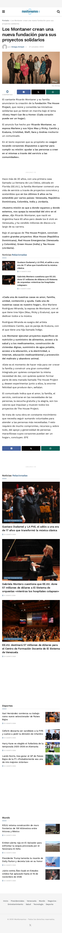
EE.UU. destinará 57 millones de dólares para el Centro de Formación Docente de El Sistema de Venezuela (31, 648)
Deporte (49, 904)
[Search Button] (58, 11)
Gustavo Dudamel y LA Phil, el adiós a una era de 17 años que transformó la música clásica (38, 265)
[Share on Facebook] (24, 92)
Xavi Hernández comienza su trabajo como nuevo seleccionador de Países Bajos (21, 716)
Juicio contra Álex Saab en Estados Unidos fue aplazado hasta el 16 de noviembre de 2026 (20, 873)
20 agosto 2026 (9, 656)
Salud (28, 904)
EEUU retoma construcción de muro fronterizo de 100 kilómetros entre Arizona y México (20, 828)
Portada (5, 21)
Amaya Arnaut (17, 47)
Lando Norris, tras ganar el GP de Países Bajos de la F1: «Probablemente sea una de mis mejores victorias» (22, 759)
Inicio (5, 901)
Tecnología (38, 904)
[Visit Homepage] (31, 12)
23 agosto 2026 (9, 750)
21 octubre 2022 (36, 47)
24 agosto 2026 (25, 271)
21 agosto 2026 (25, 288)
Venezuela (31, 901)
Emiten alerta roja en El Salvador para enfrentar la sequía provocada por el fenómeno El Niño (22, 845)
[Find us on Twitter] (30, 925)
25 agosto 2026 (9, 723)
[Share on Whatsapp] (53, 92)
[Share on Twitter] (38, 92)
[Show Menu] (3, 11)
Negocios (52, 901)
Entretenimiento (13, 521)
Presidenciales (17, 901)
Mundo (42, 901)
